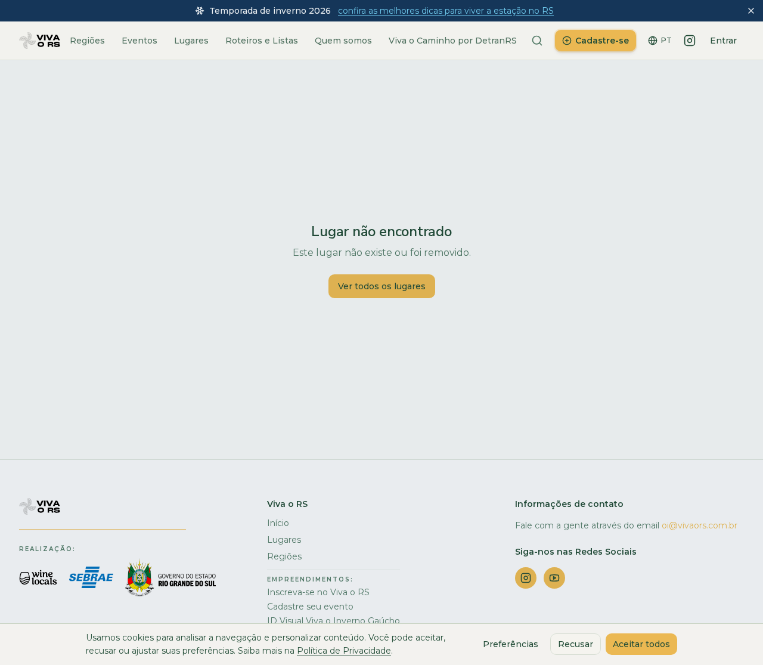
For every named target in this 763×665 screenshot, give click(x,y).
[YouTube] (554, 578)
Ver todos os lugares (382, 286)
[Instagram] (690, 41)
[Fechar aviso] (751, 11)
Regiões (87, 40)
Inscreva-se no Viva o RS (318, 592)
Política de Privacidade (344, 650)
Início (278, 523)
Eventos (139, 40)
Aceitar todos (641, 644)
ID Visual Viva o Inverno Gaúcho (333, 620)
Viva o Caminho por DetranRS (453, 40)
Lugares (191, 40)
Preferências (510, 644)
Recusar (575, 644)
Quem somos (343, 40)
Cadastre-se (602, 40)
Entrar (723, 40)
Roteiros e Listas (261, 40)
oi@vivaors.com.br (699, 525)
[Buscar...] (537, 40)
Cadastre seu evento (310, 606)
